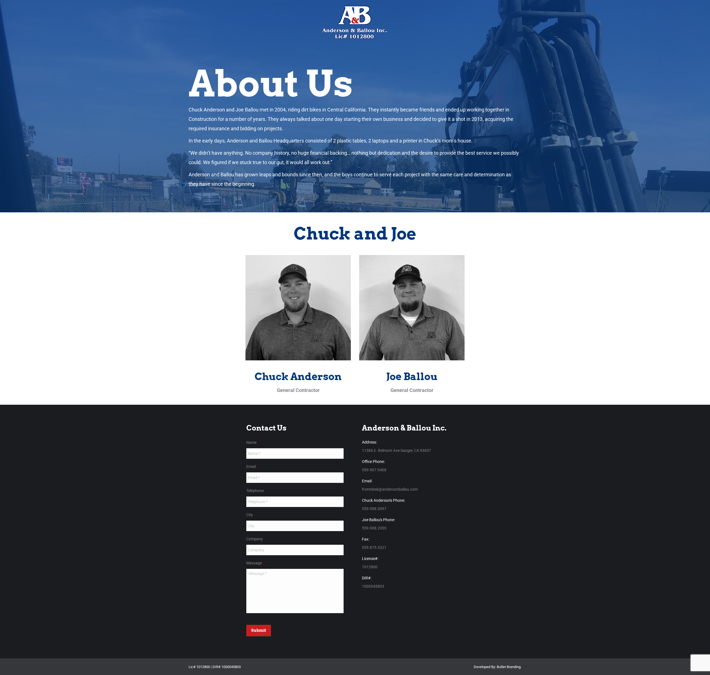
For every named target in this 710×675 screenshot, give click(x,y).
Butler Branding (509, 667)
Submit (258, 630)
